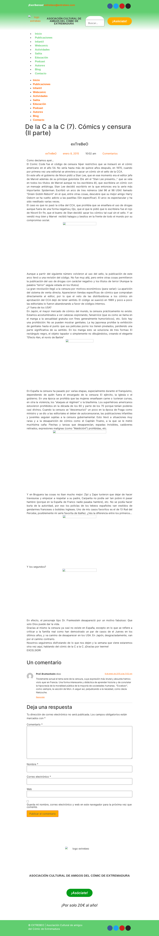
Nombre (32, 764)
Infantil (39, 41)
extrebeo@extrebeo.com (59, 5)
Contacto (40, 73)
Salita (38, 53)
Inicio (38, 33)
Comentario (35, 724)
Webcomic (41, 45)
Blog (38, 69)
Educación (41, 57)
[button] (79, 77)
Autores (40, 65)
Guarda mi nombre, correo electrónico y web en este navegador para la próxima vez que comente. (79, 805)
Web (29, 789)
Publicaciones (43, 37)
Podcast (40, 61)
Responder (40, 697)
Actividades (42, 49)
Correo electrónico (39, 776)
